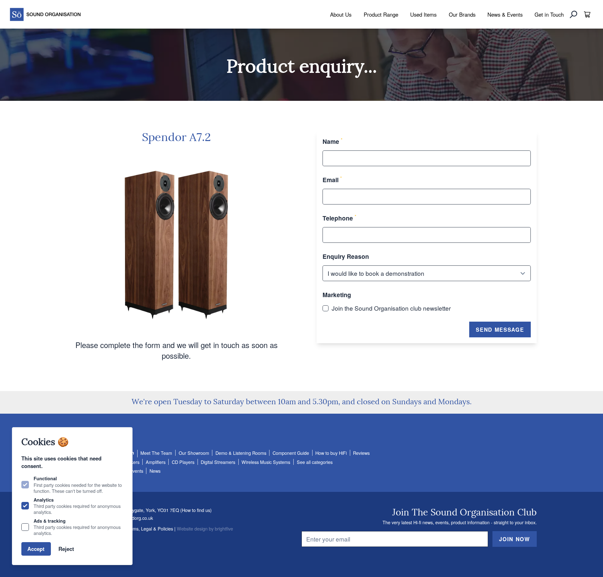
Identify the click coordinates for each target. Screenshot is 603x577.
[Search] (573, 14)
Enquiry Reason (346, 256)
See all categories (315, 462)
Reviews (361, 453)
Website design (192, 528)
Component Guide (291, 453)
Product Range (381, 14)
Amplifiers (156, 462)
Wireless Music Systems (266, 462)
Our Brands (462, 14)
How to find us (196, 510)
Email (332, 179)
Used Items (423, 14)
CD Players (183, 462)
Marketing (337, 294)
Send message (500, 329)
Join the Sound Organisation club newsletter (391, 308)
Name (333, 141)
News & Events (505, 14)
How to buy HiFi (331, 453)
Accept (36, 549)
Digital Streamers (218, 462)
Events (136, 471)
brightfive (224, 528)
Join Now (514, 539)
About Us (340, 14)
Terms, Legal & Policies (149, 528)
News (154, 471)
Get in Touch (549, 14)
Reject (66, 549)
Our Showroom (194, 453)
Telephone (339, 218)
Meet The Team (156, 453)
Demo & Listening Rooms (240, 453)
